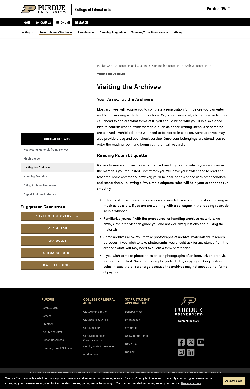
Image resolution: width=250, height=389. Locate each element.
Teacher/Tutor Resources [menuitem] (148, 32)
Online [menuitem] (65, 22)
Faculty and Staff (52, 332)
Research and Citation (133, 65)
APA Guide (57, 240)
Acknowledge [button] (233, 380)
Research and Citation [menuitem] (54, 32)
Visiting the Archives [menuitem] (37, 167)
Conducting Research (166, 65)
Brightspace (132, 319)
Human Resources (53, 340)
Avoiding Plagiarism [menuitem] (113, 32)
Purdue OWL (105, 65)
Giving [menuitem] (178, 32)
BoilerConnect (133, 311)
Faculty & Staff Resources (98, 346)
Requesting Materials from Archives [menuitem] (46, 149)
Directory (47, 324)
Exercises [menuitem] (84, 32)
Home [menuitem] (26, 22)
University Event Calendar (57, 348)
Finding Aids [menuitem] (32, 158)
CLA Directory (91, 327)
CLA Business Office (95, 319)
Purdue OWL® (218, 8)
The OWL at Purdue (135, 372)
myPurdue (131, 327)
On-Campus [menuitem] (43, 22)
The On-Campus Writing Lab (107, 372)
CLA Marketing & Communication (94, 338)
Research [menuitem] (81, 22)
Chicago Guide (57, 253)
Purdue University (160, 372)
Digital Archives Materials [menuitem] (40, 194)
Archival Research (196, 65)
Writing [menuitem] (25, 32)
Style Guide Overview (57, 216)
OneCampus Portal (136, 335)
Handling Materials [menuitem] (35, 176)
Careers (46, 316)
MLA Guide (57, 228)
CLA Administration (95, 311)
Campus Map (50, 308)
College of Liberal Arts (93, 9)
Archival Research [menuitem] (57, 139)
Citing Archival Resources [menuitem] (40, 185)
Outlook (130, 352)
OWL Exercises (57, 265)
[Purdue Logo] (43, 9)
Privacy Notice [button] (191, 383)
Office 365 (131, 344)
